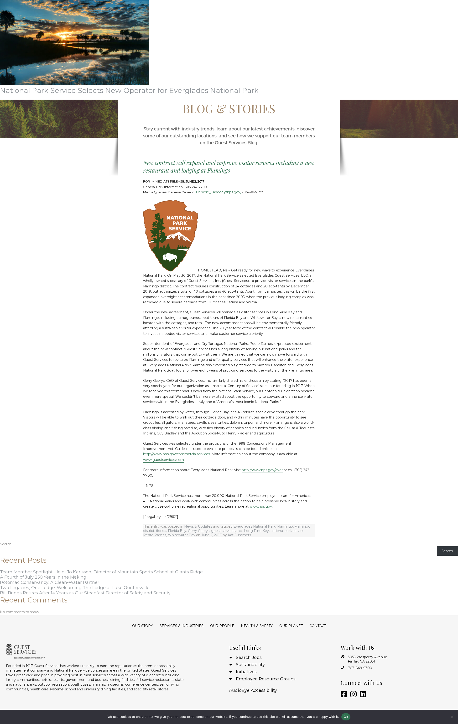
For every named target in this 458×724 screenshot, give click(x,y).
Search (5, 544)
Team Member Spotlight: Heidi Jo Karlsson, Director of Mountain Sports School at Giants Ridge (101, 572)
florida (161, 531)
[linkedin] (362, 694)
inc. (239, 531)
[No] (452, 716)
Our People (222, 626)
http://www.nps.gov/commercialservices (176, 454)
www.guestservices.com (163, 460)
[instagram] (352, 694)
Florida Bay (177, 531)
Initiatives (246, 671)
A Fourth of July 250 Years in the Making (43, 577)
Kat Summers (239, 535)
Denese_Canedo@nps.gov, (218, 192)
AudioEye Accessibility (253, 690)
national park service (287, 531)
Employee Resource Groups (266, 679)
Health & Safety (257, 626)
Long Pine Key (256, 531)
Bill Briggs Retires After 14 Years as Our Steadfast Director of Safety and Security (85, 593)
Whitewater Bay (181, 535)
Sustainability (250, 664)
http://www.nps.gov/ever (262, 470)
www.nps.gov (261, 506)
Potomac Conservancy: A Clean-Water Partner (49, 582)
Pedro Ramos (154, 535)
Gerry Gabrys (198, 531)
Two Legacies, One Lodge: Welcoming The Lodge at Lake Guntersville (75, 587)
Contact (317, 626)
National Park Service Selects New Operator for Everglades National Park (129, 90)
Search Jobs (249, 657)
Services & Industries (181, 626)
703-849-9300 (360, 668)
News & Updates (198, 526)
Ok (346, 717)
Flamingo (285, 526)
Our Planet (291, 626)
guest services (223, 531)
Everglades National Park (255, 526)
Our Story (142, 626)
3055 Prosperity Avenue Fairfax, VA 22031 (367, 659)
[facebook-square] (343, 694)
